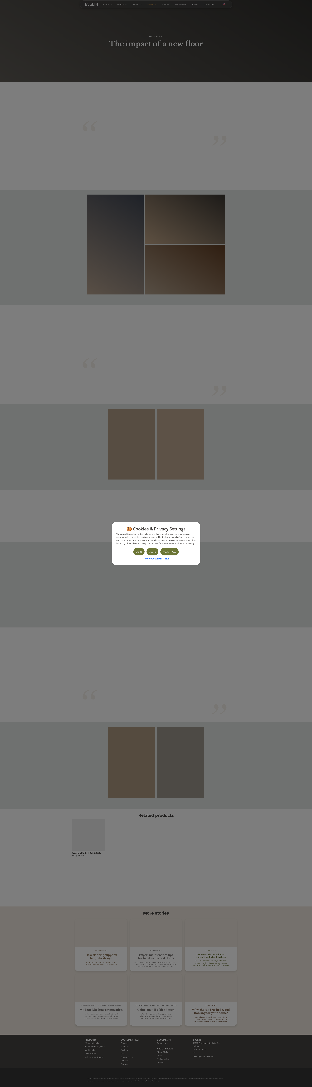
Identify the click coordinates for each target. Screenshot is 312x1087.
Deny (139, 551)
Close (152, 551)
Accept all (169, 551)
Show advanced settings (156, 558)
